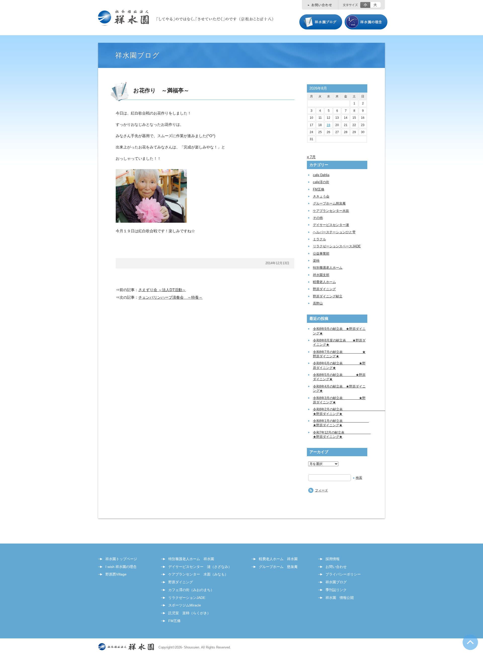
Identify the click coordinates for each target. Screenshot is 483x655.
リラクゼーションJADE (186, 598)
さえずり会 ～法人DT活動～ (162, 290)
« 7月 (311, 157)
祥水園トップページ (121, 559)
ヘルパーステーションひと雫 (334, 232)
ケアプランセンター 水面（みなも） (198, 574)
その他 (318, 218)
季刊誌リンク (336, 590)
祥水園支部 (321, 275)
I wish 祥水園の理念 (121, 567)
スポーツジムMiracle (184, 605)
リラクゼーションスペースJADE (337, 246)
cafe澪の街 (321, 182)
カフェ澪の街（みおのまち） (191, 590)
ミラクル (319, 239)
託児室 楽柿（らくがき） (189, 613)
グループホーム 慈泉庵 (278, 567)
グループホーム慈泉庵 (329, 203)
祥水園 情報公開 (340, 598)
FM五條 (318, 189)
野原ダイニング (324, 289)
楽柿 (316, 260)
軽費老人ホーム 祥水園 (278, 559)
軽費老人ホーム (324, 282)
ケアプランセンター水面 (331, 211)
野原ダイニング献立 (327, 296)
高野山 (318, 303)
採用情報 (333, 559)
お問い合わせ (336, 567)
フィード (321, 490)
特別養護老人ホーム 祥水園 (191, 559)
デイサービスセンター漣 (331, 225)
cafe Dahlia (321, 175)
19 (328, 125)
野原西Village (116, 574)
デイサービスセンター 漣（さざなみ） (200, 567)
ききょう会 (321, 196)
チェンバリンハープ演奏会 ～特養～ (170, 297)
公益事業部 (321, 253)
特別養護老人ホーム (327, 267)
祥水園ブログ (336, 582)
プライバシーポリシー (343, 574)
